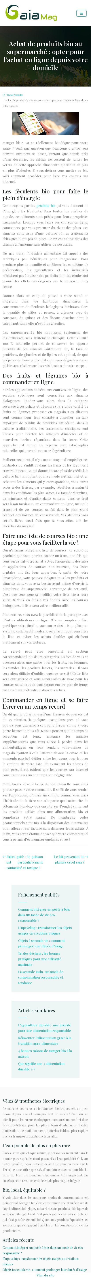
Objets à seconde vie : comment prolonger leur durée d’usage (45, 1270)
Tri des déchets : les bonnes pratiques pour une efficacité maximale (39, 959)
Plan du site (45, 1275)
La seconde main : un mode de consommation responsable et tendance (40, 977)
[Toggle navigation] (81, 13)
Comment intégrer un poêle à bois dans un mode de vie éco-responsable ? (44, 915)
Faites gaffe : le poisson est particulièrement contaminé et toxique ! (25, 862)
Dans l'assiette (15, 94)
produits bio (45, 205)
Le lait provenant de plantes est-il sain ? (69, 859)
